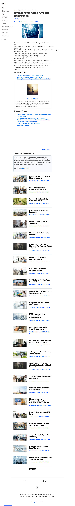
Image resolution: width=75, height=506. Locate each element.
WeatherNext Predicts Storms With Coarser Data (40, 292)
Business (5, 11)
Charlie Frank (32, 98)
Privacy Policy (40, 502)
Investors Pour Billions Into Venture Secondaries (39, 424)
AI (3, 14)
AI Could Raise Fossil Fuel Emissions (38, 211)
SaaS (4, 23)
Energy (4, 20)
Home (15, 10)
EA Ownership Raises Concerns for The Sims (37, 188)
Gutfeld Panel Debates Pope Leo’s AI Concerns (39, 281)
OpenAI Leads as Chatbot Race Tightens (38, 447)
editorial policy (25, 168)
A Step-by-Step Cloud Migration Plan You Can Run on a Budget (40, 246)
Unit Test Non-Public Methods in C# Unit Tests (30, 77)
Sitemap (33, 502)
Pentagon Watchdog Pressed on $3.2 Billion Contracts (40, 341)
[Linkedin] (43, 481)
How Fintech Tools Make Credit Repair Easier (38, 328)
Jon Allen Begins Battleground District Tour (40, 377)
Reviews (5, 33)
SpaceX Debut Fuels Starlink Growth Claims (39, 389)
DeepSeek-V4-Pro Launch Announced (39, 304)
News (4, 8)
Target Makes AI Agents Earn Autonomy (40, 436)
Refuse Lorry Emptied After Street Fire (39, 222)
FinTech (5, 17)
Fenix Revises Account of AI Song (39, 413)
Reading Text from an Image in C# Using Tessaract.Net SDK (33, 79)
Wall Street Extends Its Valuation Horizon (37, 270)
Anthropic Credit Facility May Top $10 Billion (40, 353)
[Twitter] (46, 481)
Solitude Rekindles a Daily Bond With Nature (38, 200)
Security (5, 30)
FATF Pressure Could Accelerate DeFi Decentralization (37, 316)
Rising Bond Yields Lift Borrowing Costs (37, 258)
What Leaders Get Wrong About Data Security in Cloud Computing (40, 365)
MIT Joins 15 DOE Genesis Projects (38, 234)
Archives (5, 36)
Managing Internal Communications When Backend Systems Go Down (39, 401)
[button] (32, 469)
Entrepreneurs (5, 27)
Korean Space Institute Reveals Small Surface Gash (40, 458)
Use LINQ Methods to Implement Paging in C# (30, 75)
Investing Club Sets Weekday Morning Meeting (40, 177)
